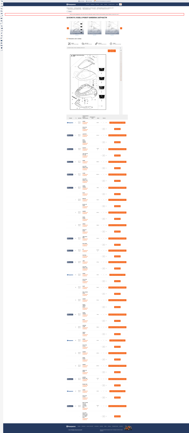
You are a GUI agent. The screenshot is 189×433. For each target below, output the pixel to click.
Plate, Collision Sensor (85, 292)
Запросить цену (117, 129)
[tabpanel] (77, 28)
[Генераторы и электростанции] (1, 35)
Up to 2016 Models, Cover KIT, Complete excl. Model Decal (85, 415)
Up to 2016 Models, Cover (85, 179)
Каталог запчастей (77, 7)
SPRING (84, 224)
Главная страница (69, 7)
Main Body (84, 255)
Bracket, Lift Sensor (85, 205)
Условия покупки (111, 4)
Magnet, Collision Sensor (84, 306)
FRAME (84, 160)
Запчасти (87, 4)
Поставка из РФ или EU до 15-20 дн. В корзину (117, 122)
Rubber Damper (84, 217)
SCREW (84, 121)
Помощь (105, 4)
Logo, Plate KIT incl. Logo (85, 154)
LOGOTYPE (84, 134)
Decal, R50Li (85, 243)
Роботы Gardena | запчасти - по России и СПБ (105, 7)
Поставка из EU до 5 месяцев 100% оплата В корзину (117, 135)
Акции (117, 4)
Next (121, 28)
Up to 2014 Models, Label (85, 267)
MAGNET (84, 299)
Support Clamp (84, 333)
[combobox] (94, 47)
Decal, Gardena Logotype (84, 141)
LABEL (84, 260)
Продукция (92, 4)
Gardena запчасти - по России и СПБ (89, 7)
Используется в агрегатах (85, 123)
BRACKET (84, 198)
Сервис (101, 4)
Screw (84, 192)
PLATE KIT (84, 147)
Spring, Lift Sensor (84, 230)
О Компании (96, 426)
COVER (84, 173)
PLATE (84, 286)
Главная (79, 426)
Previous (68, 28)
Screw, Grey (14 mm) (85, 128)
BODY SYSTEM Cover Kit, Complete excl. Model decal (85, 405)
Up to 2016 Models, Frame (85, 167)
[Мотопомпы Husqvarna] (1, 40)
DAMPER (84, 211)
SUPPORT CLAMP (84, 326)
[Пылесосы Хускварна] (1, 43)
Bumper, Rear (85, 384)
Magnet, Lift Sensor (85, 371)
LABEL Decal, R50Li (85, 237)
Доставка (82, 1)
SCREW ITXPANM (84, 186)
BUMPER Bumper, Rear (85, 378)
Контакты (90, 1)
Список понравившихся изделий (103, 1)
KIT (83, 249)
